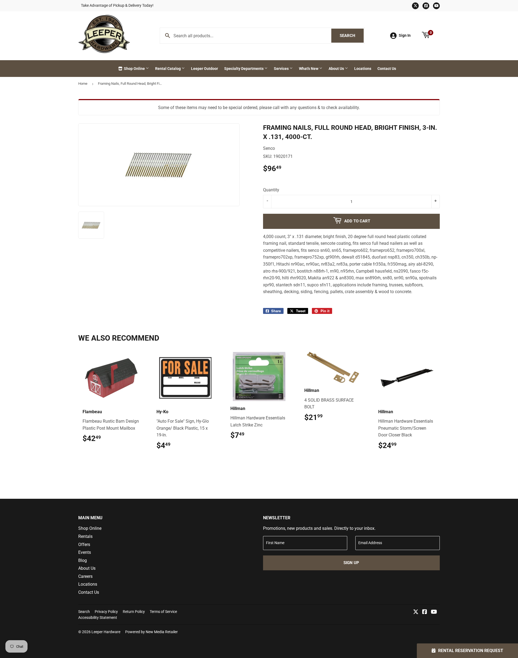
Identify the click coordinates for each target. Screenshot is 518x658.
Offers (84, 544)
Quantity (271, 189)
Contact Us (386, 68)
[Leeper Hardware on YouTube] (434, 612)
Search (352, 35)
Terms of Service (163, 611)
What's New (309, 68)
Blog (82, 560)
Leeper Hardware (105, 632)
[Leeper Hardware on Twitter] (415, 612)
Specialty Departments (244, 68)
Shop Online (134, 68)
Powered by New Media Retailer (151, 632)
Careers (85, 576)
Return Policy (134, 611)
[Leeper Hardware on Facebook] (424, 612)
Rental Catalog (168, 68)
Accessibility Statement (97, 617)
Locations (362, 68)
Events (84, 552)
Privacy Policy (106, 611)
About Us (337, 68)
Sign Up (351, 562)
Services (281, 68)
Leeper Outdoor (204, 68)
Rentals (85, 536)
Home (82, 84)
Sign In (405, 35)
